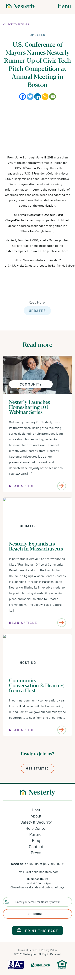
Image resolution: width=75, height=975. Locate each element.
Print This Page (41, 931)
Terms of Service (27, 949)
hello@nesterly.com (45, 872)
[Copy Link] (45, 96)
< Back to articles (16, 24)
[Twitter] (30, 96)
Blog (36, 840)
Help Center (36, 828)
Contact (36, 846)
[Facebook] (22, 96)
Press (36, 852)
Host (36, 809)
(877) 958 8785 (53, 864)
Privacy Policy (49, 949)
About (36, 815)
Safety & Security (36, 821)
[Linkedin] (37, 96)
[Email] (52, 96)
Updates (37, 310)
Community (31, 384)
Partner (36, 834)
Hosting (28, 662)
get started (37, 768)
